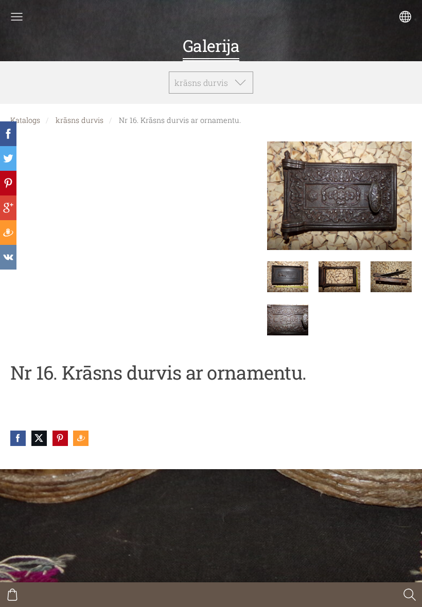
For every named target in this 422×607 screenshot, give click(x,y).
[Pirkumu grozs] (12, 594)
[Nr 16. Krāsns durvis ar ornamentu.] (287, 276)
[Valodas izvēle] (405, 17)
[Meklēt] (409, 594)
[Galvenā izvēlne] (17, 17)
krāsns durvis (79, 120)
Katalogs (25, 120)
